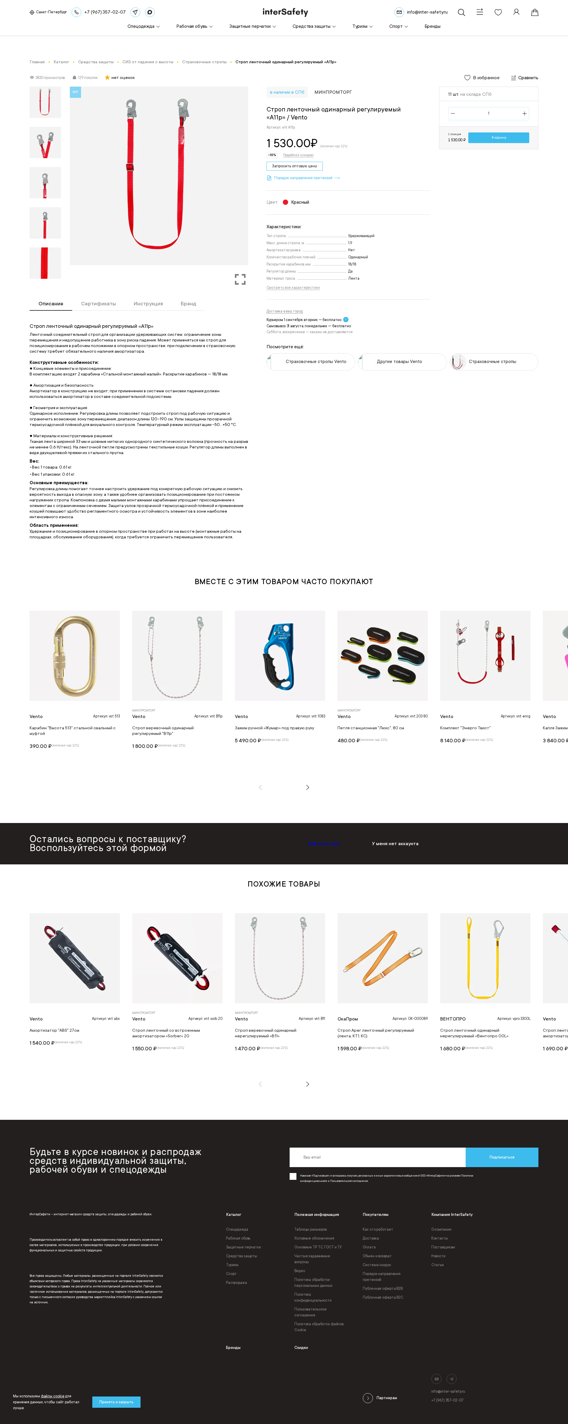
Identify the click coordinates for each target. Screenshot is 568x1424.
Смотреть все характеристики (293, 288)
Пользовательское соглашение (310, 1312)
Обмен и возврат (377, 1256)
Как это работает (378, 1229)
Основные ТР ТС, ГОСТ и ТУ (318, 1247)
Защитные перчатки (243, 1247)
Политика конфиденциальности (313, 1297)
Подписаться (502, 1157)
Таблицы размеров (310, 1229)
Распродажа (236, 1283)
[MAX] (150, 12)
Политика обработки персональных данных (313, 1283)
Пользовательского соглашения (349, 1181)
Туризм (232, 1265)
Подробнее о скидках (298, 155)
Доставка (371, 1238)
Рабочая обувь (238, 1238)
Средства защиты (241, 1256)
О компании (441, 1229)
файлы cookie (52, 1396)
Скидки (301, 1347)
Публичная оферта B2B (383, 1289)
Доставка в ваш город (285, 311)
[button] (260, 787)
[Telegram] (135, 12)
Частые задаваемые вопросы (312, 1259)
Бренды (233, 1347)
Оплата (369, 1247)
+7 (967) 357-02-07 (447, 1400)
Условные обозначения (314, 1238)
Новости (438, 1256)
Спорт (231, 1274)
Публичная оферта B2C (383, 1297)
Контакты (439, 1238)
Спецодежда (237, 1229)
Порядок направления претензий (382, 1277)
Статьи (437, 1265)
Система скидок (377, 1265)
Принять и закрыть (116, 1402)
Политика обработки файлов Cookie (318, 1327)
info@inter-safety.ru (448, 1391)
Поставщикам (443, 1247)
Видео (299, 1271)
